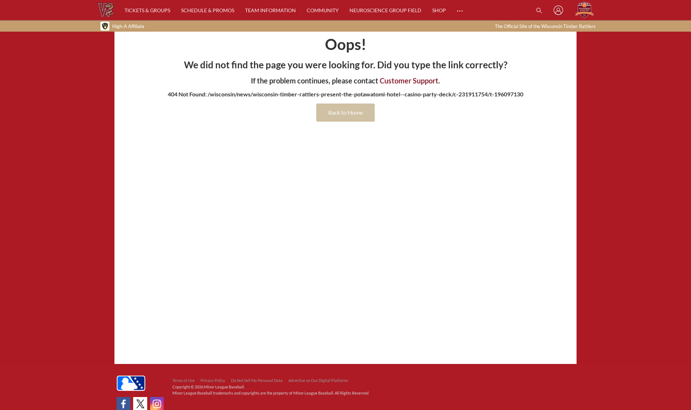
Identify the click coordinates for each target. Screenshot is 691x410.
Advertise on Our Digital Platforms (318, 380)
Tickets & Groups (147, 10)
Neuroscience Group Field (385, 10)
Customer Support (409, 80)
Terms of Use (183, 380)
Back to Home (345, 112)
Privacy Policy (212, 380)
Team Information (270, 10)
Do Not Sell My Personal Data (257, 380)
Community (323, 10)
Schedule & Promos (207, 10)
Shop (439, 10)
